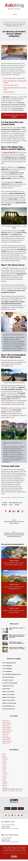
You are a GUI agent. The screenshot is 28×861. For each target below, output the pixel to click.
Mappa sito (24, 847)
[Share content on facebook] (5, 511)
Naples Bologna (7, 741)
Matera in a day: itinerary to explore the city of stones (14, 611)
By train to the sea (7, 680)
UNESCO (16, 504)
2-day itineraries (7, 668)
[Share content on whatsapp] (22, 511)
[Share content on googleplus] (14, 511)
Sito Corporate (5, 850)
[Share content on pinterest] (18, 511)
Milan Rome (5, 720)
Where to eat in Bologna (9, 703)
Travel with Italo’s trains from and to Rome (14, 116)
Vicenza (4, 776)
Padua (4, 780)
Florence (4, 759)
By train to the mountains (9, 683)
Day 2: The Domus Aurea (11, 85)
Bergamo (5, 785)
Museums (4, 504)
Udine (4, 771)
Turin (3, 764)
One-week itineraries (8, 677)
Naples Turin (6, 743)
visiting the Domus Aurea (12, 296)
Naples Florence (7, 731)
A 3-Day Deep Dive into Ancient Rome (14, 78)
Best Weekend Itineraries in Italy (11, 674)
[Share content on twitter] (9, 511)
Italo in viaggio (12, 850)
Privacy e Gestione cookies (14, 848)
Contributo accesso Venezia (21, 850)
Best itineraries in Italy (9, 662)
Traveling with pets (8, 685)
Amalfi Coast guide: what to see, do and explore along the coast (14, 563)
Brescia (4, 783)
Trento (4, 769)
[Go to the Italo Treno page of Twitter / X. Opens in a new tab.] (15, 815)
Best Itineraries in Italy (15, 502)
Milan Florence (6, 727)
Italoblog (7, 22)
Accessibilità (22, 848)
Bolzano (4, 768)
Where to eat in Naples (8, 697)
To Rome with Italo (9, 92)
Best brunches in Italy (8, 706)
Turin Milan (5, 736)
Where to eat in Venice (8, 700)
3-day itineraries (7, 671)
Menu (15, 14)
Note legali (6, 848)
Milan (3, 754)
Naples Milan (6, 732)
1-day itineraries (7, 665)
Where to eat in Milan (8, 694)
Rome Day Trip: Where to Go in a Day (13, 443)
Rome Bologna (6, 738)
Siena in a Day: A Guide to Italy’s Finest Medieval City (14, 587)
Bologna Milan (6, 729)
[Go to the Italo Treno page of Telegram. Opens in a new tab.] (22, 815)
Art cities (4, 502)
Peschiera (5, 782)
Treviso (4, 775)
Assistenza (5, 847)
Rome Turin (5, 734)
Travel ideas (17, 22)
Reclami (9, 847)
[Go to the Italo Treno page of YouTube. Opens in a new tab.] (19, 815)
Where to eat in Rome (8, 691)
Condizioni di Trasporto (16, 847)
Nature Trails (6, 688)
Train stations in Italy (8, 708)
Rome (10, 504)
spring (14, 240)
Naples (4, 762)
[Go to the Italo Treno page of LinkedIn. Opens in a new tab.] (12, 815)
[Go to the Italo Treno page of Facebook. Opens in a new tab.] (6, 815)
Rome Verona (6, 739)
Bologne (4, 757)
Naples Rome (6, 722)
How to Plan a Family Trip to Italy (13, 334)
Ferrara (4, 787)
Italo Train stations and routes (13, 791)
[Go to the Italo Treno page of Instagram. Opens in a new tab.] (9, 815)
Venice (4, 761)
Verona (4, 778)
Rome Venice (6, 725)
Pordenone (5, 773)
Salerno (4, 766)
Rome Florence (6, 724)
